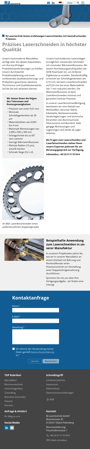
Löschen (34, 361)
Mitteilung (18, 327)
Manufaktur (10, 380)
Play (6, 259)
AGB (51, 399)
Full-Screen (42, 259)
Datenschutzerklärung (42, 352)
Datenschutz (52, 388)
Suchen (78, 3)
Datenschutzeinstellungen (60, 392)
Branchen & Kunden (15, 396)
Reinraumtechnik (13, 384)
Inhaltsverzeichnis (55, 380)
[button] (83, 3)
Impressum (52, 384)
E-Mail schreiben (58, 440)
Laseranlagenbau (13, 388)
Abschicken (51, 361)
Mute (38, 259)
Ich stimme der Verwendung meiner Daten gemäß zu (35, 352)
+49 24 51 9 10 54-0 (59, 435)
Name (16, 305)
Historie (8, 401)
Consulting (10, 392)
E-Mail (16, 316)
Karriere (8, 405)
